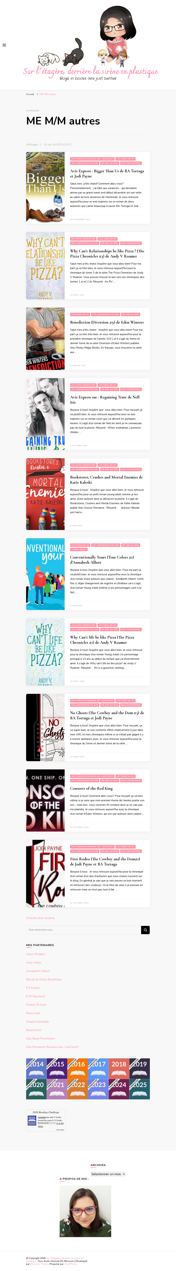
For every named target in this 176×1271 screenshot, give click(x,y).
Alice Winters (35, 954)
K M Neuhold (35, 996)
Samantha (42, 1117)
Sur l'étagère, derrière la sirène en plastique (55, 1260)
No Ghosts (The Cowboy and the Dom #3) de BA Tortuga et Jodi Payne (107, 715)
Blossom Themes (39, 1264)
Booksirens (33, 1030)
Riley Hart (33, 1013)
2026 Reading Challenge (46, 1112)
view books (60, 1129)
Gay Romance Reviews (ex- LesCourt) (92, 159)
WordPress (70, 1264)
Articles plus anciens (40, 918)
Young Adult (78, 549)
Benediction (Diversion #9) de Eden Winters (107, 322)
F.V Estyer (33, 988)
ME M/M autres (109, 163)
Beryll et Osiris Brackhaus (44, 979)
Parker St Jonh (36, 1005)
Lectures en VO (125, 159)
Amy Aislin (33, 962)
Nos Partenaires (131, 163)
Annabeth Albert (38, 971)
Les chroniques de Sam (84, 163)
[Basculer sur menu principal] (4, 45)
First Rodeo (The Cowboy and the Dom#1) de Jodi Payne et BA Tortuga (105, 862)
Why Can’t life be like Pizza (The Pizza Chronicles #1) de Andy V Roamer (102, 640)
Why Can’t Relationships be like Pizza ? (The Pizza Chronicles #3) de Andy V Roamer (107, 254)
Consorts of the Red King (91, 788)
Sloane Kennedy (37, 1022)
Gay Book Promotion (83, 239)
